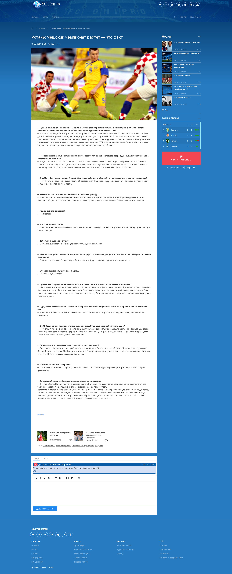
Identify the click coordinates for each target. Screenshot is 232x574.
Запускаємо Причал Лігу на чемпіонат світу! (185, 87)
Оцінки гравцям (81, 553)
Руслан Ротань (49, 446)
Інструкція (190, 167)
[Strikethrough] (49, 478)
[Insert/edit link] (72, 478)
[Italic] (40, 478)
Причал (163, 545)
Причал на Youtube (83, 549)
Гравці (120, 553)
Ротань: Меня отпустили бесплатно (60, 434)
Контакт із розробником (171, 557)
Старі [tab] (36, 459)
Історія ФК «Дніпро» (182, 75)
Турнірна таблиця (125, 549)
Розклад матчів (124, 545)
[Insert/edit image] (67, 478)
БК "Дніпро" (37, 562)
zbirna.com (40, 414)
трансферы (89, 446)
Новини (35, 17)
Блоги (45, 17)
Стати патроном (181, 159)
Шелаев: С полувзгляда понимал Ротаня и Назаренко (95, 435)
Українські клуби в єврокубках (187, 53)
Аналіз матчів (80, 557)
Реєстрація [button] (195, 17)
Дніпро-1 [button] (56, 17)
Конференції (37, 557)
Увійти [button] (183, 17)
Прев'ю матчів (81, 562)
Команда (166, 124)
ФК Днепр (99, 446)
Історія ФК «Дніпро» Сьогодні (187, 42)
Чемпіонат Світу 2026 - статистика (184, 65)
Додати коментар (44, 509)
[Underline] (45, 478)
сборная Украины (63, 446)
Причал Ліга (165, 549)
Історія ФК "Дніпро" (182, 97)
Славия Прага (77, 446)
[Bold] (36, 478)
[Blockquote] (56, 478)
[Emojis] (79, 478)
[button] (175, 17)
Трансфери (79, 545)
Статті (34, 553)
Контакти (164, 553)
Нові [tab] (46, 459)
